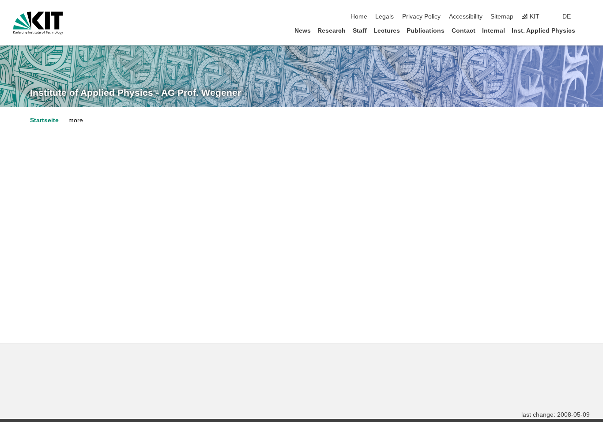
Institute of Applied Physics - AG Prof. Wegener (135, 92)
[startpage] (587, 30)
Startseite (44, 120)
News (302, 30)
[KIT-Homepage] (38, 22)
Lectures (386, 30)
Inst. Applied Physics (543, 30)
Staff (360, 30)
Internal (493, 30)
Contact (463, 30)
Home (358, 16)
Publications (426, 30)
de (566, 16)
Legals (384, 16)
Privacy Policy (421, 16)
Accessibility (465, 16)
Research (331, 30)
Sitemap (501, 16)
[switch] (587, 16)
